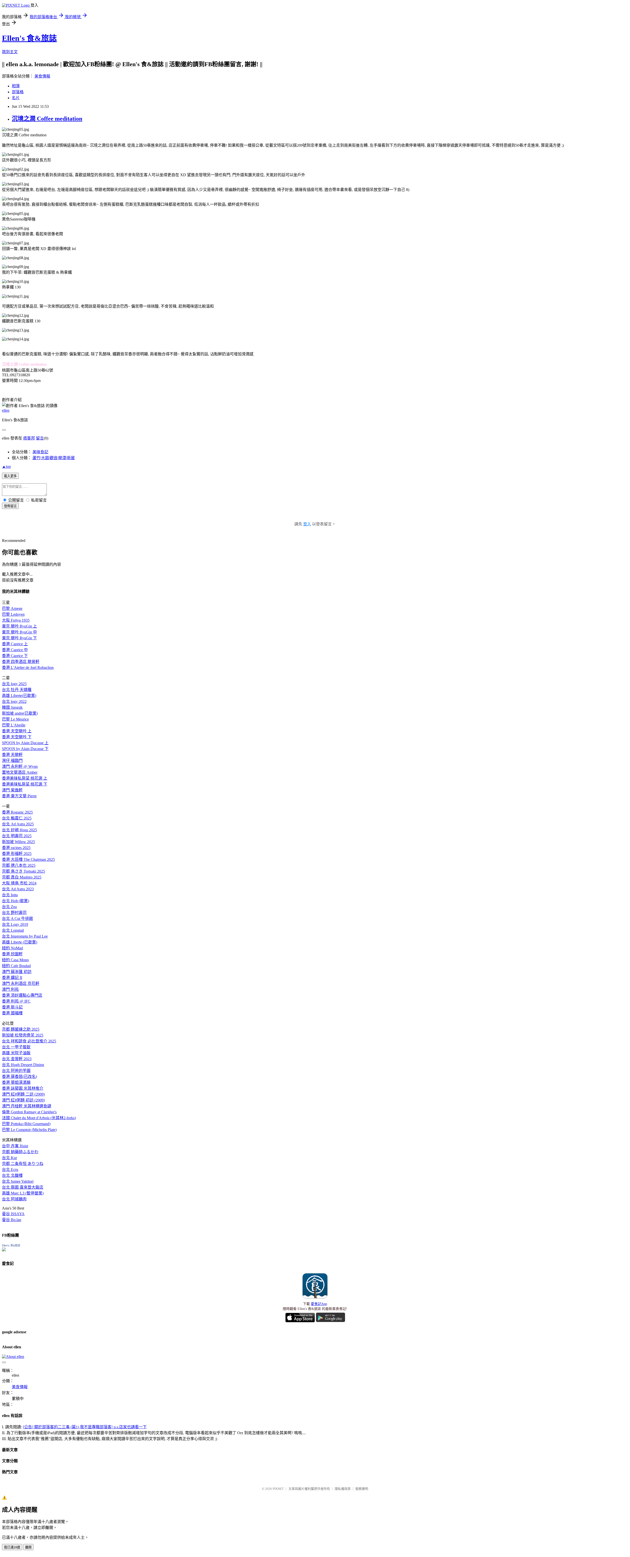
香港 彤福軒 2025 (17, 853)
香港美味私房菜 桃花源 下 (24, 784)
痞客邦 (29, 438)
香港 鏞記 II (12, 977)
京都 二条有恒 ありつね (22, 1164)
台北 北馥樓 (12, 1175)
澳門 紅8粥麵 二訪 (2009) (23, 1094)
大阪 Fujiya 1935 (16, 620)
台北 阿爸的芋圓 (16, 1071)
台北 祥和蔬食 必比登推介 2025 (29, 1041)
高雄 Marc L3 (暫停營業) (23, 1193)
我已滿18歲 (12, 1547)
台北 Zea (9, 907)
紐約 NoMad (12, 948)
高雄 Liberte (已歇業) (19, 942)
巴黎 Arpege (12, 608)
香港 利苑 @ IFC (16, 1001)
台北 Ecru (10, 1169)
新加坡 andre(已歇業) (20, 713)
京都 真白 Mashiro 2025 (21, 877)
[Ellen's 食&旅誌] (4, 1250)
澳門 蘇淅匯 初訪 (17, 972)
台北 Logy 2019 (15, 924)
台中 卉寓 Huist (15, 1146)
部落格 (18, 92)
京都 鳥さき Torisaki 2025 (23, 871)
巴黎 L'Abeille (13, 725)
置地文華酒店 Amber (19, 772)
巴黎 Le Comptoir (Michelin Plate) (29, 1130)
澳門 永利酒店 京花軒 (20, 983)
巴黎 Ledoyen (13, 614)
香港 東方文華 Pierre (19, 796)
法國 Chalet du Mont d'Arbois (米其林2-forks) (39, 1118)
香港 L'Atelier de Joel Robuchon (28, 667)
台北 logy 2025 (14, 684)
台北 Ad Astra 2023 (18, 889)
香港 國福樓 (12, 1013)
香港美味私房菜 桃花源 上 (24, 778)
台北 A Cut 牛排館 (17, 918)
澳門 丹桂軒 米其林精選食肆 (26, 1106)
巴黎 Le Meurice (15, 719)
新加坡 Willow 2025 (18, 842)
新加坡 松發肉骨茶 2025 (22, 1035)
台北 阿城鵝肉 (14, 1199)
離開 (28, 1547)
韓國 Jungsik (12, 707)
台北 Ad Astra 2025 (18, 824)
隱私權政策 (343, 1489)
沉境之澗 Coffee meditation (47, 118)
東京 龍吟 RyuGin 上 (19, 626)
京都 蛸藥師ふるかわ (20, 1152)
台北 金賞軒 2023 (17, 1059)
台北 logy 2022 (14, 701)
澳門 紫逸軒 (12, 790)
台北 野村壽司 (14, 913)
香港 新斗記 (12, 1007)
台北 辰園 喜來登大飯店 (22, 1187)
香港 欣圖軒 (12, 954)
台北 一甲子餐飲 (16, 1047)
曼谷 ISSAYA (13, 1214)
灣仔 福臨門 (12, 760)
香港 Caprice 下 (15, 656)
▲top (6, 466)
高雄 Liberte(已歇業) (19, 695)
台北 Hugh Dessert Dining (23, 1065)
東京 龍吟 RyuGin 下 (19, 638)
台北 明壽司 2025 (17, 836)
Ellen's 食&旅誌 (29, 38)
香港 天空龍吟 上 (17, 731)
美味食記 (40, 452)
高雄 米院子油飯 (16, 1053)
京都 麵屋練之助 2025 (20, 1029)
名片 (16, 98)
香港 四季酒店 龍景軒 (20, 662)
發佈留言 (10, 506)
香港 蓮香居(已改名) (19, 1076)
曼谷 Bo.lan (11, 1220)
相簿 (16, 86)
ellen (5, 410)
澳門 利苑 (10, 989)
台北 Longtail (13, 930)
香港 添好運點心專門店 (22, 995)
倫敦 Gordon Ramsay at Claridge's (29, 1112)
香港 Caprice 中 (15, 650)
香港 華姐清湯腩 (16, 1082)
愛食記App (319, 1304)
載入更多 (10, 476)
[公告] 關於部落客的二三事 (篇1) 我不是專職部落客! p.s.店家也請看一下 (85, 1427)
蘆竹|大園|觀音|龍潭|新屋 (53, 458)
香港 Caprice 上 (15, 644)
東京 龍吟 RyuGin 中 (19, 632)
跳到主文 (10, 52)
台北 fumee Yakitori (17, 1181)
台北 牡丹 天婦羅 (17, 690)
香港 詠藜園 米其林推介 (22, 1088)
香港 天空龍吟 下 (17, 737)
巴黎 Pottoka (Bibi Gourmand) (26, 1124)
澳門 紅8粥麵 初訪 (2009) (23, 1100)
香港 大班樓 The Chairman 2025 (28, 859)
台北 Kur (9, 1158)
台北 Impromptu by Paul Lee (25, 936)
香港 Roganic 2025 (17, 812)
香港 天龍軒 (12, 755)
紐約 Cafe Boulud (16, 966)
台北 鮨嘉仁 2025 (17, 818)
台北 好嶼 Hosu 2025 (19, 830)
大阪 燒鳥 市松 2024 (19, 883)
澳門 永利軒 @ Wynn (20, 766)
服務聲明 (361, 1489)
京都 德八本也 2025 (18, 865)
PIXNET (278, 1489)
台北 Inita (10, 895)
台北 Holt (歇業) (15, 901)
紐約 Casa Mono (15, 960)
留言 (40, 438)
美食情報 (42, 76)
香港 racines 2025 (16, 848)
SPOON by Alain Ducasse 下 (25, 749)
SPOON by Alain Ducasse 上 (25, 743)
